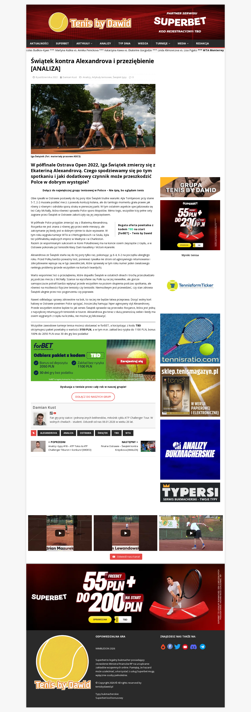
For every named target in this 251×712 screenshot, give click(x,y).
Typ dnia (124, 43)
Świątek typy (120, 77)
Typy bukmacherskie (107, 694)
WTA (128, 433)
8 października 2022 (47, 77)
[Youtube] (185, 648)
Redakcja (202, 43)
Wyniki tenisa (190, 255)
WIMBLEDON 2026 (105, 648)
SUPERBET (62, 43)
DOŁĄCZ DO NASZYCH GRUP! (93, 396)
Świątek (103, 433)
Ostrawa (85, 433)
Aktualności (39, 43)
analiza (68, 433)
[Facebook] (170, 648)
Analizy (105, 43)
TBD (116, 433)
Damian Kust (70, 77)
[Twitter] (177, 648)
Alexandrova (48, 433)
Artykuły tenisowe (102, 77)
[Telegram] (203, 648)
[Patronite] (163, 648)
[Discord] (193, 648)
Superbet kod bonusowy (109, 697)
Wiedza (143, 43)
